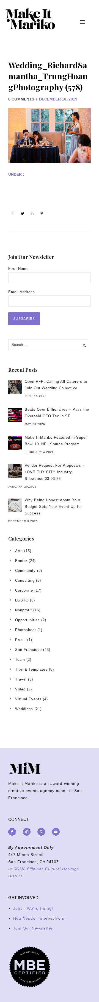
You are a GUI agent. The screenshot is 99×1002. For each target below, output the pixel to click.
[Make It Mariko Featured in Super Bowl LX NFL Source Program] (15, 443)
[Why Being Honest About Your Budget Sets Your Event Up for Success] (15, 505)
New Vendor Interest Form (39, 918)
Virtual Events (28, 699)
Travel (21, 679)
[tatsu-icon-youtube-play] (56, 832)
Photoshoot (25, 630)
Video (20, 689)
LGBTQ (22, 600)
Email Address (21, 292)
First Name (18, 269)
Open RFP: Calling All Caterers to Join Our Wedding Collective (56, 384)
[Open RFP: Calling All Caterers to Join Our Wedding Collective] (15, 387)
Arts (19, 551)
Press (20, 640)
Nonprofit (23, 610)
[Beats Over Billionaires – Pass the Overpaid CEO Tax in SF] (15, 415)
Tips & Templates (31, 669)
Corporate (24, 590)
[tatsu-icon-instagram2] (28, 832)
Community (25, 571)
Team (20, 659)
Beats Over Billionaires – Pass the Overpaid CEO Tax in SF (57, 412)
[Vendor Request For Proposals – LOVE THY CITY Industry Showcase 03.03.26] (15, 471)
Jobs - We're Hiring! (33, 908)
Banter (21, 561)
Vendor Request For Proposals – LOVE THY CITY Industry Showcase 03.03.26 (55, 472)
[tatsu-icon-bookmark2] (42, 832)
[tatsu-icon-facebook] (13, 832)
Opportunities (27, 620)
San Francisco (28, 650)
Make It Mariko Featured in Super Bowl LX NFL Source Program (56, 440)
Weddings (24, 709)
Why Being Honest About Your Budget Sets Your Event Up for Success (53, 506)
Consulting (25, 580)
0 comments (21, 99)
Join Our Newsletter (33, 928)
